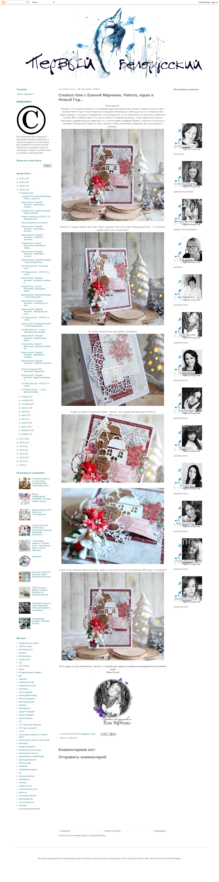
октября (25, 400)
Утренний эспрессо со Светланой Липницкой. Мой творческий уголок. (41, 482)
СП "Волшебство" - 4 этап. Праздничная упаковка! (33, 331)
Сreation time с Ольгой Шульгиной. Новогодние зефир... (33, 245)
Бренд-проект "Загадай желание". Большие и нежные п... (36, 280)
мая (24, 419)
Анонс (22, 669)
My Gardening (25, 656)
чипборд (23, 805)
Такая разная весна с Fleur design (34, 740)
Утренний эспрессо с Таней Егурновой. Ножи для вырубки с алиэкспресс (41, 606)
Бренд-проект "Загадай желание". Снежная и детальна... (32, 237)
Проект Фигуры (26, 718)
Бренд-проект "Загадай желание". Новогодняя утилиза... (32, 204)
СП (20, 721)
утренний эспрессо (27, 796)
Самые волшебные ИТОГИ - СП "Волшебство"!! (35, 218)
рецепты (23, 792)
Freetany (23, 653)
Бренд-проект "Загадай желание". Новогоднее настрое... (32, 228)
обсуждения (24, 779)
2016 (21, 442)
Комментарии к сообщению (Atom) (89, 835)
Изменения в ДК (26, 682)
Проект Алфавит (26, 715)
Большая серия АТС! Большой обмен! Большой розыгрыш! (41, 574)
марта (25, 427)
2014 (21, 450)
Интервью (23, 689)
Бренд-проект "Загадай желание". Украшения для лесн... (34, 311)
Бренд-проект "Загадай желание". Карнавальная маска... (33, 338)
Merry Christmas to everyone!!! (34, 223)
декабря (26, 193)
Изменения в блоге (27, 686)
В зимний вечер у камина (30, 672)
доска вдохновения (27, 760)
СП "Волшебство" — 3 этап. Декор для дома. (33, 391)
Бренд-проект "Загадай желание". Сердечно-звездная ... (36, 363)
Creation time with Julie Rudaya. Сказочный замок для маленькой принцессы (42, 530)
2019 (21, 186)
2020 (21, 182)
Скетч (21, 731)
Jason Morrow (156, 858)
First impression (26, 649)
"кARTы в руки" (25, 646)
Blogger (177, 858)
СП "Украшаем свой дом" (30, 725)
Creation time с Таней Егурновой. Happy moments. (36, 212)
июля (24, 411)
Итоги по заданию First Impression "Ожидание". (33, 370)
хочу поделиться (26, 802)
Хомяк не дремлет (27, 747)
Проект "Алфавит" (27, 712)
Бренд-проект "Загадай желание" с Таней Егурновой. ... (36, 296)
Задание (23, 679)
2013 (21, 454)
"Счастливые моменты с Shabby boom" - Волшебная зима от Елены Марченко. (41, 545)
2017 (21, 439)
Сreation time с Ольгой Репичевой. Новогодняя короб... (33, 288)
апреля (25, 423)
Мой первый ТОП (26, 702)
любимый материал (28, 769)
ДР (20, 676)
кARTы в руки (25, 763)
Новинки (23, 705)
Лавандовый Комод (28, 695)
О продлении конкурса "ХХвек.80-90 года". (41, 621)
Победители (24, 708)
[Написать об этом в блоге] (105, 734)
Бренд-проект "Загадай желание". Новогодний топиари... (32, 354)
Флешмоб (23, 743)
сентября (26, 404)
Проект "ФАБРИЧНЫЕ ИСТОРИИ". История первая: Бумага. (41, 497)
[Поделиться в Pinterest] (114, 734)
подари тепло (25, 786)
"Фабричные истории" (29, 643)
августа (25, 408)
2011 (21, 461)
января (25, 434)
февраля (26, 430)
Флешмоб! (36, 556)
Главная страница (112, 831)
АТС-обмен (24, 666)
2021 (21, 178)
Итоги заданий (25, 692)
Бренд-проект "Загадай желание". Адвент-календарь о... (35, 377)
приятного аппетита (28, 789)
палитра (23, 782)
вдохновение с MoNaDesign (31, 756)
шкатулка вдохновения (29, 809)
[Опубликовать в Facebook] (111, 734)
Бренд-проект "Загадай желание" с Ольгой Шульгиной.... (36, 325)
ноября (25, 397)
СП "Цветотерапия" (28, 728)
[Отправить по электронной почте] (102, 734)
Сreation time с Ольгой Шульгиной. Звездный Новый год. (35, 346)
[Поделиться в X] (108, 734)
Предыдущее (160, 831)
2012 (21, 457)
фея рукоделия (26, 799)
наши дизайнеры (27, 776)
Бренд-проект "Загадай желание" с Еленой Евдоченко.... (36, 261)
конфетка (23, 766)
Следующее (64, 831)
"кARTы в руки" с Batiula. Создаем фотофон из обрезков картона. (40, 591)
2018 (21, 190)
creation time (72, 738)
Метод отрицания (27, 698)
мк (20, 773)
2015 (21, 446)
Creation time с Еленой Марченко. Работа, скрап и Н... (36, 197)
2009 (21, 465)
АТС (21, 663)
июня (24, 415)
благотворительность (28, 753)
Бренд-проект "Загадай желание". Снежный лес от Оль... (34, 303)
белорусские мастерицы (30, 750)
